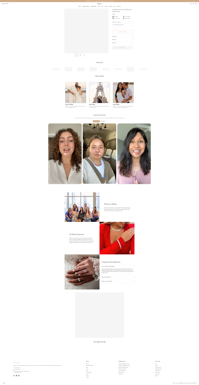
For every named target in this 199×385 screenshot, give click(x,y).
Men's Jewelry (157, 374)
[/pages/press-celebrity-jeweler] (56, 69)
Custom (87, 374)
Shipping (114, 39)
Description (114, 36)
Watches (156, 375)
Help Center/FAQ (89, 372)
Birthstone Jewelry (158, 367)
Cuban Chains (157, 370)
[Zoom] (66, 51)
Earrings (156, 365)
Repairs (87, 370)
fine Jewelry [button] (157, 361)
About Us (87, 363)
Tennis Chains (157, 372)
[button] (80, 6)
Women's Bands (121, 372)
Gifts (156, 363)
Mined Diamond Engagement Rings (124, 365)
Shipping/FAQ (181, 383)
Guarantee (114, 42)
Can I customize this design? (108, 266)
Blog (87, 367)
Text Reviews (103, 121)
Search (177, 383)
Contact (87, 377)
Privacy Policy (186, 383)
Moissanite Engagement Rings (123, 367)
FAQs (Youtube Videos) (89, 365)
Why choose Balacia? (106, 277)
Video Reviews (96, 121)
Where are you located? (107, 281)
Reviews (87, 375)
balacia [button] (87, 361)
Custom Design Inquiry (122, 370)
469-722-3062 (6, 3)
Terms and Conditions (192, 383)
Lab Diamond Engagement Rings (124, 363)
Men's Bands (121, 374)
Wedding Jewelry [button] (122, 361)
